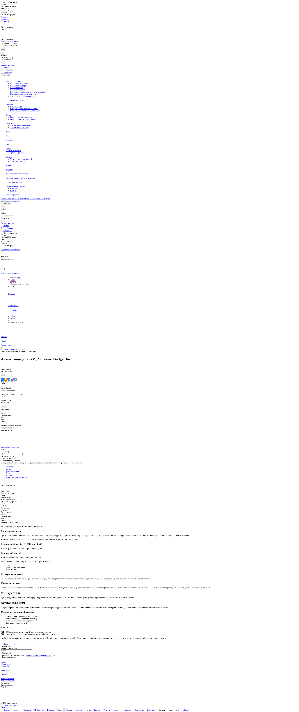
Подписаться (6, 653)
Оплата (8, 473)
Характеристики (12, 471)
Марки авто (5, 664)
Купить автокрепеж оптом (16, 477)
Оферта (4, 707)
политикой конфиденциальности (39, 656)
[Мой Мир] (8, 379)
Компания (5, 666)
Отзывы (9, 469)
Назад (13, 280)
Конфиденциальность (9, 705)
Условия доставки (8, 681)
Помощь (4, 674)
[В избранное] (3, 374)
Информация (6, 670)
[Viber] (12, 379)
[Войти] (2, 264)
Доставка (9, 475)
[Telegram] (15, 379)
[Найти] (3, 62)
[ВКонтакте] (2, 379)
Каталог (4, 662)
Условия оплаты (7, 679)
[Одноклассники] (5, 379)
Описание (10, 467)
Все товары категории (10, 447)
